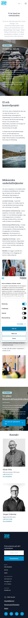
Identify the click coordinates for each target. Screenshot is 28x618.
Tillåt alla (14, 328)
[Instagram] (11, 614)
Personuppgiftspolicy (11, 605)
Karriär (5, 572)
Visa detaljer (20, 324)
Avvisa (14, 338)
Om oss (6, 569)
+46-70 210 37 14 (7, 474)
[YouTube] (22, 614)
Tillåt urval (14, 333)
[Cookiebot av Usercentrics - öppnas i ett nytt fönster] (20, 278)
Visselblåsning (9, 601)
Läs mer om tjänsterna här (12, 423)
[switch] (24, 308)
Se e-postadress (7, 476)
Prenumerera (14, 558)
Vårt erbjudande (8, 566)
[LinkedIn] (17, 614)
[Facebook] (6, 614)
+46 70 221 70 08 (7, 519)
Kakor (6, 608)
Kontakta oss (7, 590)
